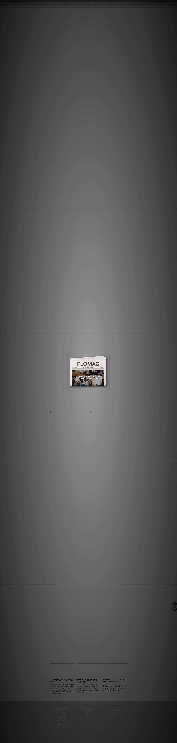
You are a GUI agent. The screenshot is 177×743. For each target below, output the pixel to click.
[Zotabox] (108, 387)
